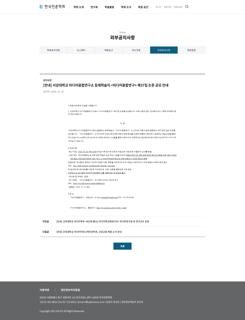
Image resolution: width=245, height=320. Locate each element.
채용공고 (108, 50)
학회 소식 (126, 7)
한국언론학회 (52, 6)
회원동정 (191, 50)
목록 (122, 246)
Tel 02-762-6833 (48, 302)
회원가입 (167, 6)
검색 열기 (187, 6)
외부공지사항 (164, 50)
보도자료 (136, 50)
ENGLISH (178, 6)
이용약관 (44, 290)
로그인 (158, 6)
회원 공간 (143, 7)
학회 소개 (79, 7)
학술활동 (109, 7)
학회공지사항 (53, 50)
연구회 (94, 7)
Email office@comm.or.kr (91, 302)
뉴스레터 (81, 50)
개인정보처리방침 (70, 290)
